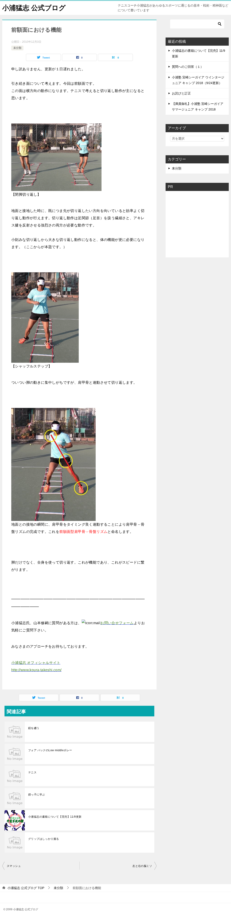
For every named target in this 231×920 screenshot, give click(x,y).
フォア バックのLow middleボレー (50, 750)
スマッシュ (14, 866)
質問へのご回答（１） (187, 66)
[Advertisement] (200, 223)
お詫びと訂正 (181, 93)
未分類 (17, 47)
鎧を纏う (33, 728)
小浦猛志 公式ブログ (34, 8)
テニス (32, 772)
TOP (25, 888)
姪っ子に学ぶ (36, 794)
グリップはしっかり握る (43, 838)
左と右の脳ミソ (142, 866)
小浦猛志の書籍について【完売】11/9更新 (54, 816)
